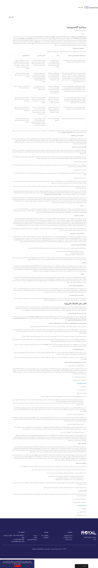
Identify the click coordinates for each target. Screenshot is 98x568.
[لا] (32, 563)
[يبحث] (21, 17)
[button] (69, 17)
